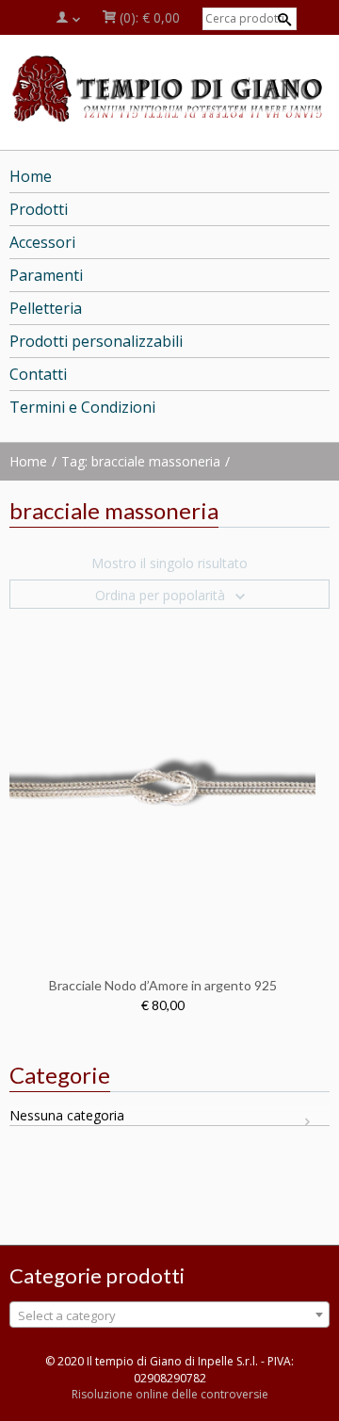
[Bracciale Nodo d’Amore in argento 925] (162, 784)
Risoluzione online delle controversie (170, 1394)
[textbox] (169, 1315)
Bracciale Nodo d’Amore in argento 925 (163, 985)
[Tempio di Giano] (169, 87)
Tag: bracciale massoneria (140, 461)
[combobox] (169, 1314)
